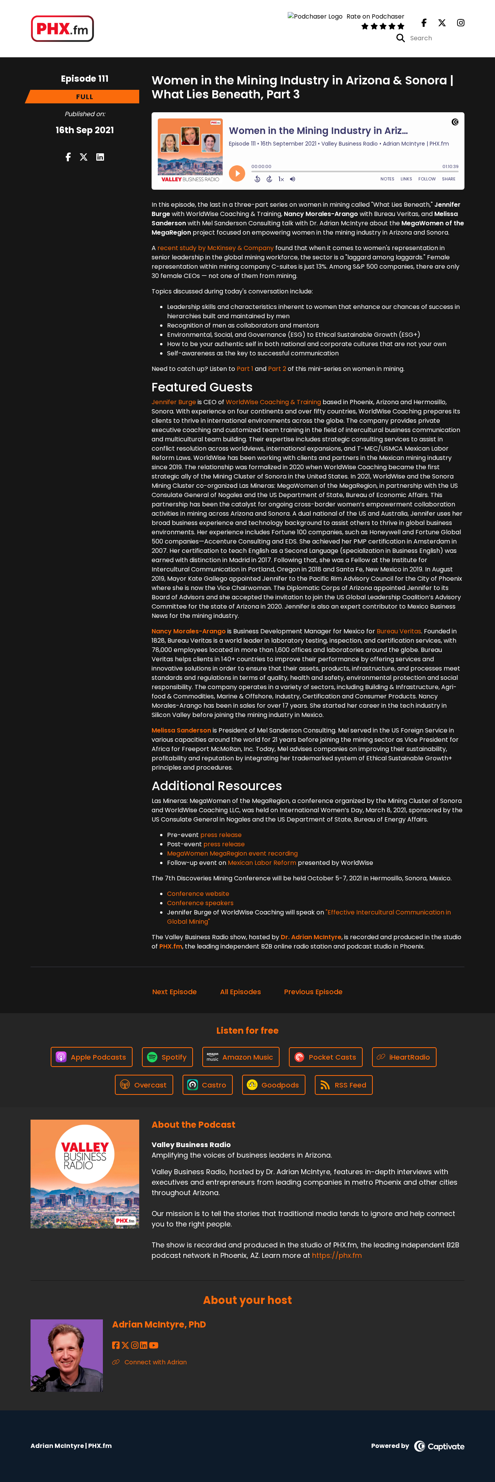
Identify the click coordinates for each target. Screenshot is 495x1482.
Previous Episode (313, 992)
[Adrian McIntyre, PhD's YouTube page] (154, 1346)
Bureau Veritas (399, 631)
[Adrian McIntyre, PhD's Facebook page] (115, 1346)
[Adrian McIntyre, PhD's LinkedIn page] (143, 1346)
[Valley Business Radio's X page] (437, 23)
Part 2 (277, 368)
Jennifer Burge (174, 402)
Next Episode (174, 992)
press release (221, 834)
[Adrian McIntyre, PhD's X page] (125, 1346)
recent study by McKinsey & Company (215, 248)
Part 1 (245, 368)
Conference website (198, 893)
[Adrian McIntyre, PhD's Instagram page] (134, 1346)
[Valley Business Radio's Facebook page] (424, 23)
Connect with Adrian (155, 1362)
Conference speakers (200, 903)
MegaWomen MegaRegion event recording (232, 853)
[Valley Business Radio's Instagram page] (456, 23)
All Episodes (240, 992)
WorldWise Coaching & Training (273, 402)
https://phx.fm (337, 1255)
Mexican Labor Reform (262, 862)
